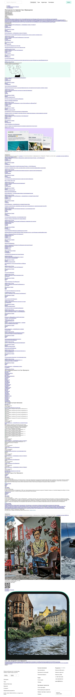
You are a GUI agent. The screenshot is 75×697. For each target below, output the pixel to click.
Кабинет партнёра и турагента (44, 691)
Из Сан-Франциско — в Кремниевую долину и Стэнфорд (16, 440)
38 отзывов (7, 122)
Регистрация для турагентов (44, 689)
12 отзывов (7, 177)
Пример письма (33, 510)
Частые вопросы (41, 670)
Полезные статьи (8, 504)
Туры (38, 2)
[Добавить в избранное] (5, 41)
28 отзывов (7, 31)
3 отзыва (6, 215)
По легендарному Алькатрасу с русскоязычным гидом (15, 451)
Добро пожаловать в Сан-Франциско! (12, 447)
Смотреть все (7, 371)
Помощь (39, 682)
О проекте (6, 688)
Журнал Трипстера (8, 683)
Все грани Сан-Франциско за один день (12, 407)
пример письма (52, 150)
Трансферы (51, 2)
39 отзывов (7, 56)
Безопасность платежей (43, 672)
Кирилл (6, 475)
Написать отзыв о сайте (59, 693)
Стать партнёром (41, 687)
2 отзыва (6, 241)
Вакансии (6, 686)
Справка (39, 694)
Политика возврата (42, 674)
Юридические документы (9, 690)
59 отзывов (7, 44)
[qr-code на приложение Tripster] (18, 675)
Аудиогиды (44, 2)
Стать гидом (40, 679)
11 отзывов (7, 252)
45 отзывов (7, 495)
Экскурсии (6, 679)
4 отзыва (6, 164)
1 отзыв (6, 202)
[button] (68, 2)
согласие (20, 155)
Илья (6, 485)
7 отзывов (7, 84)
